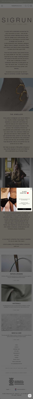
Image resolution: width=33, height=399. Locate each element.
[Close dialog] (31, 188)
